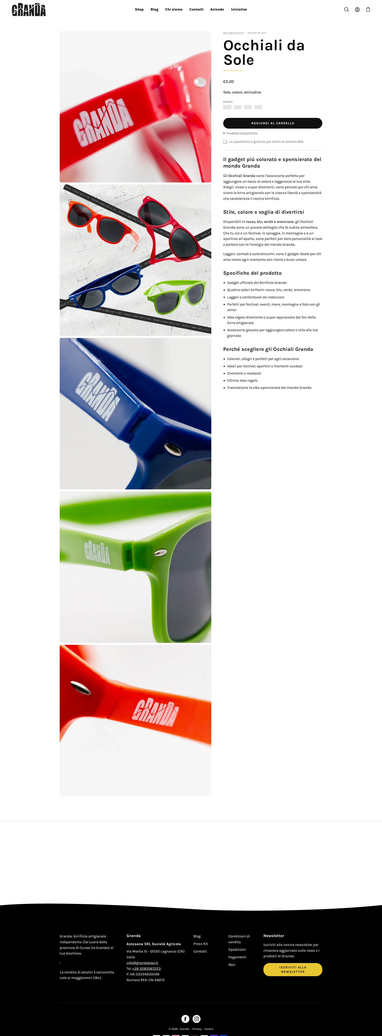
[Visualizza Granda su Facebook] (185, 1019)
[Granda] (29, 9)
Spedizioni (237, 949)
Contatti (200, 951)
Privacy (196, 1028)
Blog (197, 936)
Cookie (209, 1028)
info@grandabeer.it (142, 963)
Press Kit (200, 944)
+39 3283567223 (146, 968)
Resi (231, 964)
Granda (184, 1028)
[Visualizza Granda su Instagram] (197, 1019)
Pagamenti (237, 957)
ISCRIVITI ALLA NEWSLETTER (293, 969)
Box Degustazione (233, 32)
